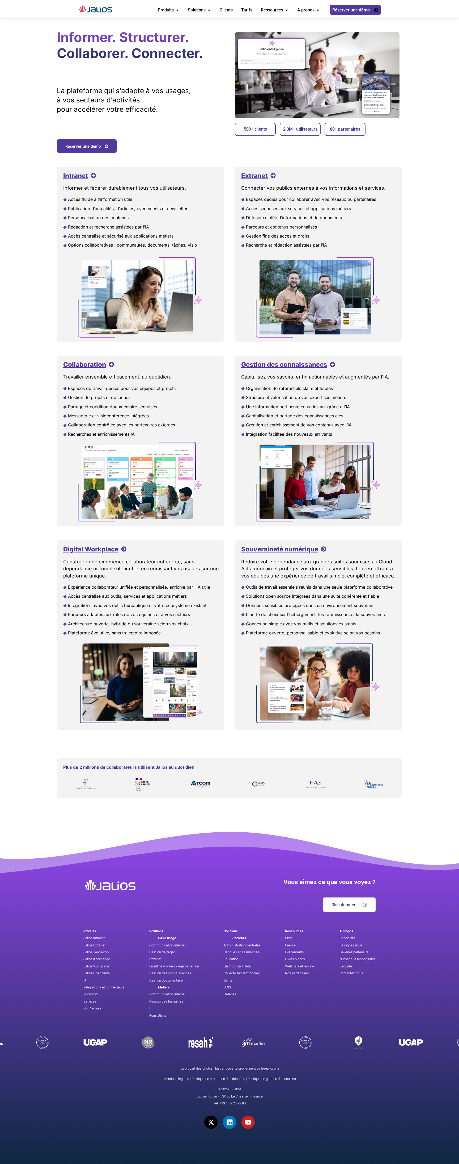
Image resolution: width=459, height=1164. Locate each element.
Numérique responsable (357, 959)
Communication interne (167, 945)
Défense (230, 994)
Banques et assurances (241, 952)
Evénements (294, 952)
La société (347, 938)
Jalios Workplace (96, 966)
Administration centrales (242, 945)
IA (84, 980)
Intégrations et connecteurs (104, 987)
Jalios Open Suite (96, 973)
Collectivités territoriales (242, 973)
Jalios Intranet (94, 938)
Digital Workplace (90, 549)
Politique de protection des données (218, 1079)
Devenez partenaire (353, 952)
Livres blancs (295, 959)
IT (150, 1008)
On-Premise (92, 1008)
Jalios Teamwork (96, 952)
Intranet (75, 176)
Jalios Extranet (94, 945)
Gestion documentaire (166, 980)
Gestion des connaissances (284, 364)
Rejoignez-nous (351, 945)
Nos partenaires (297, 973)
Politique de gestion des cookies (272, 1079)
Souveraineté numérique (279, 549)
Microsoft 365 (93, 994)
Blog (288, 938)
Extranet (254, 176)
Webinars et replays (300, 966)
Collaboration (84, 364)
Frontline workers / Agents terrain (174, 966)
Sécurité (345, 966)
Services (89, 1001)
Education (231, 959)
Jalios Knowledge (96, 959)
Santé (228, 980)
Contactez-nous (351, 973)
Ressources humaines (166, 1001)
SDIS (227, 987)
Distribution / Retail (238, 966)
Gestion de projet (162, 952)
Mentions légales (176, 1079)
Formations (158, 1015)
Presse (290, 945)
